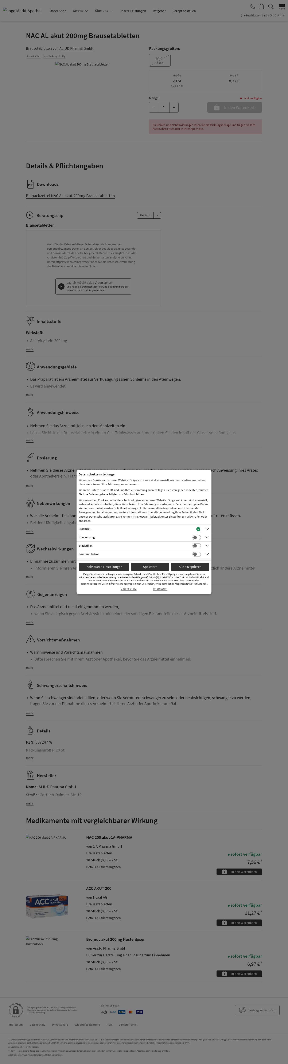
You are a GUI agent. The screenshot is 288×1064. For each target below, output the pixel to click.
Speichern (150, 567)
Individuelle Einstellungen (104, 567)
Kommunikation (89, 554)
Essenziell (85, 529)
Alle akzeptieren (190, 567)
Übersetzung (87, 537)
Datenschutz (128, 588)
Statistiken (86, 545)
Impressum (160, 588)
